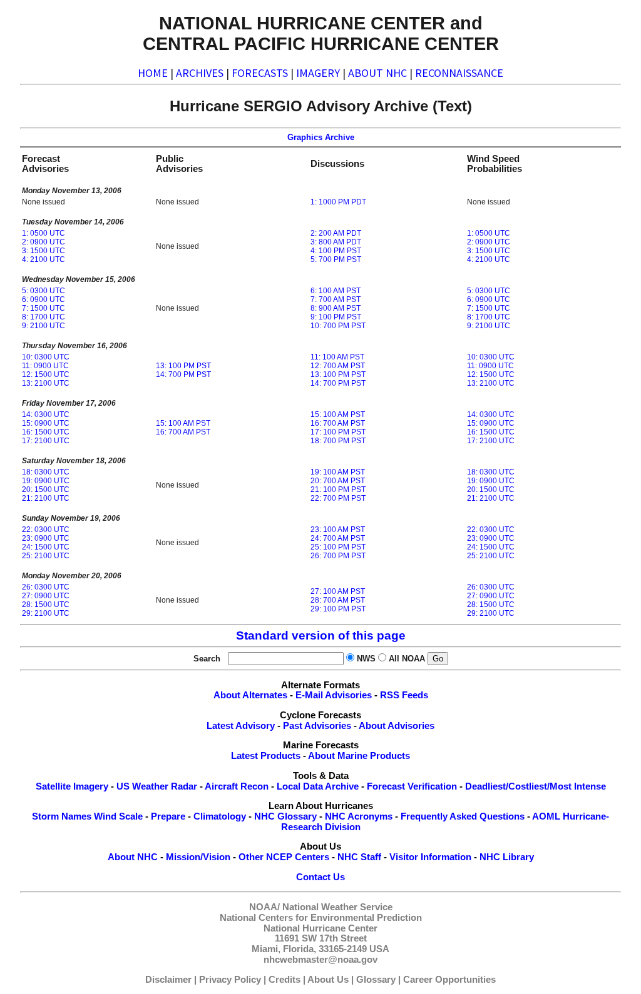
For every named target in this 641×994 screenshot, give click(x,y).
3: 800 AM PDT (335, 242)
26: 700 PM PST (338, 555)
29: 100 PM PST (338, 609)
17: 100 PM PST (338, 432)
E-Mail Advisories (333, 695)
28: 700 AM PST (337, 600)
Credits (284, 980)
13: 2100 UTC (45, 383)
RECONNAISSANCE (459, 73)
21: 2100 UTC (45, 498)
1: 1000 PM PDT (338, 202)
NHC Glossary (285, 816)
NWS (366, 658)
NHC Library (506, 857)
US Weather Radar (156, 786)
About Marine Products (359, 756)
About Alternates (250, 695)
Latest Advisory (241, 726)
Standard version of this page (321, 635)
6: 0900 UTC (43, 299)
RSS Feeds (404, 695)
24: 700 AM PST (337, 538)
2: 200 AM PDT (335, 233)
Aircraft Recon (237, 786)
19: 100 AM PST (337, 472)
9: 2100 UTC (43, 325)
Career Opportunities (449, 980)
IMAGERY (318, 73)
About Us (328, 980)
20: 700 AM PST (337, 480)
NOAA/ (264, 907)
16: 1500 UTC (45, 432)
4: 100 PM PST (335, 250)
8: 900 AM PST (335, 308)
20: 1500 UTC (45, 489)
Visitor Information (430, 857)
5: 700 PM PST (335, 259)
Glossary (376, 980)
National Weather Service (337, 907)
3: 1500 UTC (43, 250)
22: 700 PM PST (338, 498)
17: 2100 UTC (45, 440)
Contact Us (320, 877)
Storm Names (61, 816)
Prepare (168, 816)
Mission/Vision (198, 857)
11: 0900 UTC (45, 365)
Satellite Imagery (72, 786)
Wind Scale (118, 816)
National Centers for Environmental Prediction (321, 918)
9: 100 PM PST (335, 317)
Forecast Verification (412, 786)
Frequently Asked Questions (463, 816)
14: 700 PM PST (183, 374)
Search (209, 658)
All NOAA (407, 658)
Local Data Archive (318, 786)
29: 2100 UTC (45, 613)
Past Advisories (317, 726)
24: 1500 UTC (45, 547)
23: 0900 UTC (45, 538)
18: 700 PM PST (338, 440)
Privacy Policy (230, 980)
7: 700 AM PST (335, 299)
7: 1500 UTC (43, 308)
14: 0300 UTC (45, 414)
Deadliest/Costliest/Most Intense (535, 786)
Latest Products (265, 756)
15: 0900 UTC (45, 423)
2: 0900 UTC (43, 242)
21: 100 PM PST (338, 489)
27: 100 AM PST (337, 591)
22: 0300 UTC (45, 529)
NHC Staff (359, 857)
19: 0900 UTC (45, 480)
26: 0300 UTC (45, 587)
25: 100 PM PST (338, 547)
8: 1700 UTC (43, 317)
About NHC (133, 857)
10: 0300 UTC (45, 357)
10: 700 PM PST (338, 325)
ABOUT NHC (377, 73)
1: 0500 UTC (43, 233)
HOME (153, 73)
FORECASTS (260, 73)
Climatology (219, 816)
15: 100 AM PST (183, 423)
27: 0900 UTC (45, 595)
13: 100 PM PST (183, 365)
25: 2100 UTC (45, 555)
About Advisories (396, 726)
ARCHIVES (199, 73)
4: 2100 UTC (43, 259)
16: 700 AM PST (183, 432)
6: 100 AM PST (335, 290)
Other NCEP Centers (283, 857)
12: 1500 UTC (45, 374)
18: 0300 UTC (45, 472)
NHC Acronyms (358, 816)
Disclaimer (168, 980)
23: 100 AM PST (337, 529)
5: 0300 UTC (43, 290)
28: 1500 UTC (45, 604)
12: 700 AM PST (337, 365)
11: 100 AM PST (337, 357)
